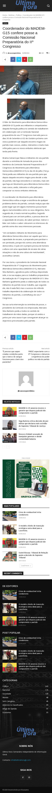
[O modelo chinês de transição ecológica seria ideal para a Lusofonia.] (10, 529)
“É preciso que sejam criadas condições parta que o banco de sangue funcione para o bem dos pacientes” (13, 356)
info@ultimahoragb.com (21, 760)
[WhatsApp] (30, 59)
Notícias (11, 15)
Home (5, 15)
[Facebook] (13, 59)
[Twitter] (18, 59)
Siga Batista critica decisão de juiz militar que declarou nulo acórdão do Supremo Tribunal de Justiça (33, 423)
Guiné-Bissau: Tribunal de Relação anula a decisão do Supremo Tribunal (33, 555)
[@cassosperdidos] (4, 53)
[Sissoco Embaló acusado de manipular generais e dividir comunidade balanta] (10, 438)
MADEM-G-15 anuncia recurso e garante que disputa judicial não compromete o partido (32, 410)
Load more (25, 566)
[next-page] (8, 446)
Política (18, 15)
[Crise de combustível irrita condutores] (10, 516)
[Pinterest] (24, 59)
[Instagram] (29, 777)
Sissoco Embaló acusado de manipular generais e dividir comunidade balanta (31, 436)
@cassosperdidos (14, 53)
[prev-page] (4, 446)
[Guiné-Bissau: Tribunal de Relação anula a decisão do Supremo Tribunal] (10, 556)
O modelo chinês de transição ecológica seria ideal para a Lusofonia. (31, 528)
